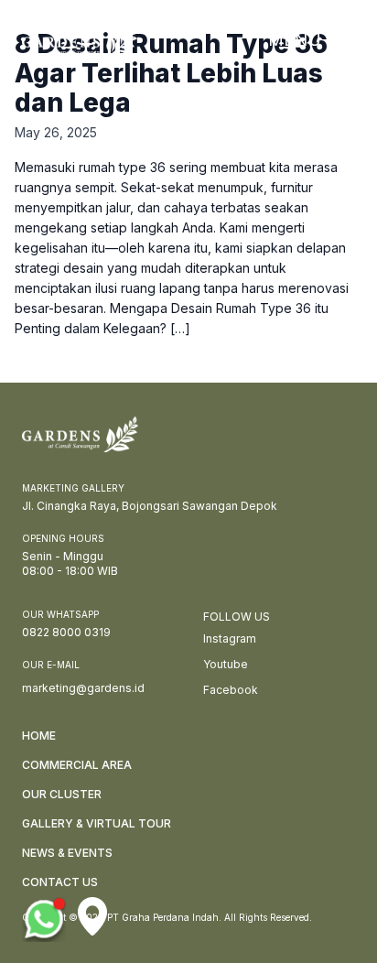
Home (39, 735)
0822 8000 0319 (66, 632)
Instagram (229, 638)
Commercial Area (77, 765)
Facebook (230, 690)
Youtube (225, 664)
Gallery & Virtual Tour (96, 823)
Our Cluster (62, 794)
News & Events (67, 853)
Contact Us (60, 882)
